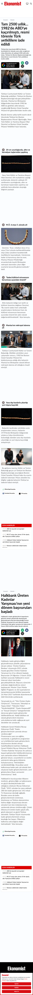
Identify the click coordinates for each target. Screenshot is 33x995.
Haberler (12, 20)
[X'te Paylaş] (22, 66)
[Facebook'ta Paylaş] (26, 63)
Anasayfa (5, 20)
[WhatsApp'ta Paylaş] (22, 63)
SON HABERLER (8, 525)
